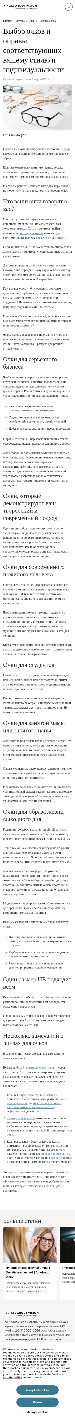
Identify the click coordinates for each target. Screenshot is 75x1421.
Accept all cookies (37, 1390)
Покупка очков (47, 21)
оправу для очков (31, 233)
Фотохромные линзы (21, 1118)
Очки (31, 21)
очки (66, 149)
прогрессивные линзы (56, 1154)
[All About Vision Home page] (20, 6)
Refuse (37, 1402)
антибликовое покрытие (44, 1067)
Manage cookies (37, 1412)
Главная (7, 21)
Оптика (20, 21)
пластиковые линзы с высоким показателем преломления (34, 1105)
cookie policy (12, 1377)
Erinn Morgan (17, 135)
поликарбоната (17, 1103)
